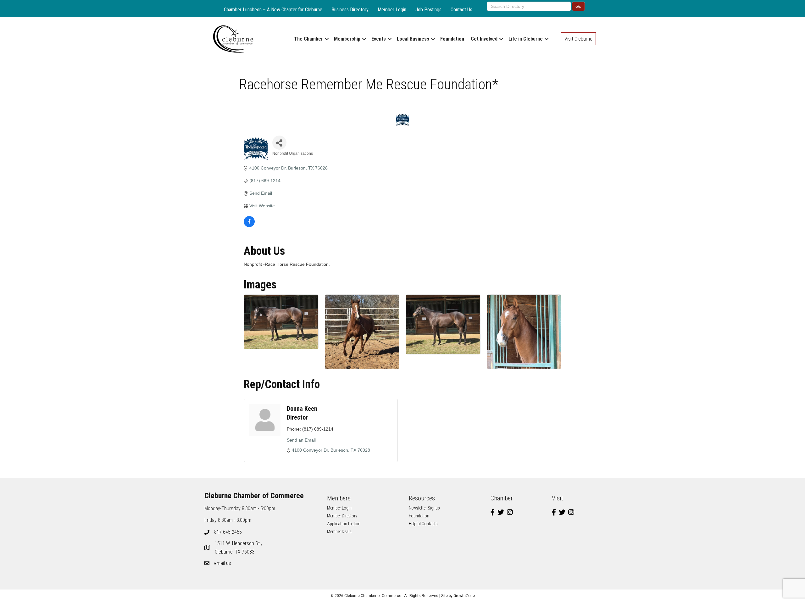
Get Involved (484, 39)
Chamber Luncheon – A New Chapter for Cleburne (273, 10)
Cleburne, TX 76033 (239, 547)
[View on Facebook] (249, 225)
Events (378, 39)
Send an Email (301, 440)
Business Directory (350, 10)
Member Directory (342, 515)
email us (222, 563)
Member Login (392, 10)
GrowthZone (464, 596)
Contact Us (461, 10)
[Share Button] (279, 143)
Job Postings (428, 10)
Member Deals (339, 531)
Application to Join (343, 523)
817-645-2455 (228, 532)
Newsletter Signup (424, 507)
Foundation (452, 39)
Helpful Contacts (423, 523)
